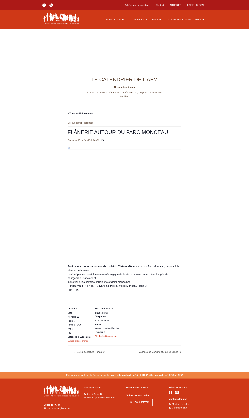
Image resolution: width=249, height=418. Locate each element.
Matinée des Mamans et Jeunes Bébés (158, 351)
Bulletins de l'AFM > (137, 387)
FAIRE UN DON (195, 5)
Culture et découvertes (78, 340)
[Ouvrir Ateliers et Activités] (160, 19)
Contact (160, 5)
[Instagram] (51, 5)
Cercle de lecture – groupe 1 (91, 351)
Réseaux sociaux (178, 387)
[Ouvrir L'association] (123, 19)
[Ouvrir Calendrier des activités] (203, 19)
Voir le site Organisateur (106, 336)
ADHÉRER (175, 5)
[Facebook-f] (44, 5)
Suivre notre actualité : (138, 395)
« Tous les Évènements (80, 113)
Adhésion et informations (137, 5)
